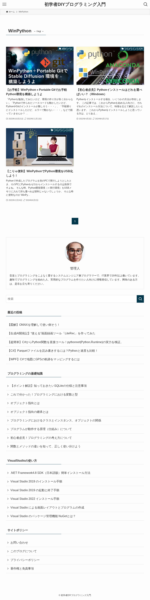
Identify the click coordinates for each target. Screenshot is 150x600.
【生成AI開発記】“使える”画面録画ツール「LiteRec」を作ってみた (51, 333)
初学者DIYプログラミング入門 (75, 4)
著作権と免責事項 (22, 568)
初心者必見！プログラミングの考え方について (41, 437)
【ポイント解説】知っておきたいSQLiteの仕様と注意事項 (48, 385)
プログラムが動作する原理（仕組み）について (41, 429)
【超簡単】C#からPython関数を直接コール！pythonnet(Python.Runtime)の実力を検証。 (65, 342)
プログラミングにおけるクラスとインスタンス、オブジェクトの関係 (55, 420)
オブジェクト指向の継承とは (29, 411)
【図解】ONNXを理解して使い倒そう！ (34, 324)
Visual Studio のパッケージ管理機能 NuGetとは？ (43, 516)
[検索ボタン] (145, 4)
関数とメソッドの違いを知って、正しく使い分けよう (45, 446)
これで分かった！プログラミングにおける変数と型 (44, 394)
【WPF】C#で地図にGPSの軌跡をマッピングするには (44, 359)
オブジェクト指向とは (25, 403)
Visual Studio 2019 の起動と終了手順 (34, 490)
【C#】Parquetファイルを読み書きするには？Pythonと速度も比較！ (53, 350)
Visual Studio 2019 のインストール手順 (36, 481)
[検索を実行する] (140, 299)
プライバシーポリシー (25, 559)
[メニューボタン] (4, 4)
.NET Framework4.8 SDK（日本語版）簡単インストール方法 (50, 472)
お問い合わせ (19, 542)
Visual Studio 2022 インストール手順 (34, 498)
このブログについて (23, 551)
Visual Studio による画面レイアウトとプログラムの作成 (47, 507)
